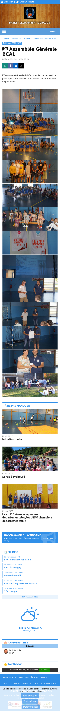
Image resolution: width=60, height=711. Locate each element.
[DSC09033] (30, 314)
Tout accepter (30, 695)
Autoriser (45, 670)
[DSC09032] (30, 290)
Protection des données (17, 683)
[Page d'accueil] (30, 13)
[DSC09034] (30, 337)
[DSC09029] (30, 219)
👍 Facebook (13, 664)
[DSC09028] (30, 195)
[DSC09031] (30, 266)
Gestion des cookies (45, 683)
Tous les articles (30, 597)
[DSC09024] (30, 148)
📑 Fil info (11, 552)
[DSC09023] (30, 124)
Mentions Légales (28, 677)
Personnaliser (30, 706)
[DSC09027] (30, 171)
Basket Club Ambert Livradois (30, 22)
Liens (44, 677)
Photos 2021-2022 (13, 43)
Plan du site (9, 677)
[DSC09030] (30, 243)
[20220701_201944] (30, 385)
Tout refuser (30, 701)
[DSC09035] (30, 361)
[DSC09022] (30, 100)
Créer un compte (27, 2)
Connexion (8, 2)
